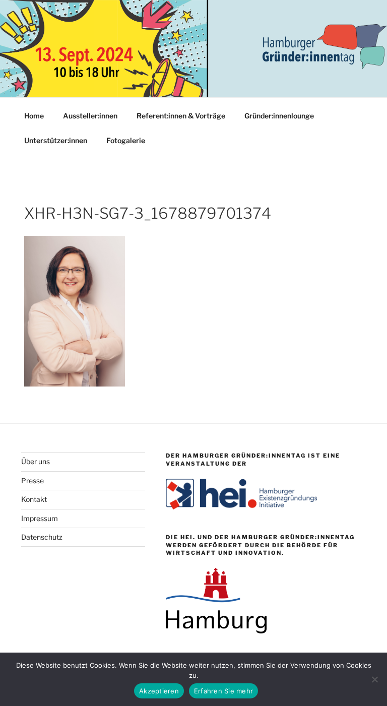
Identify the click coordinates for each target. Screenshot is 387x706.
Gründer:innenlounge (279, 115)
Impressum (39, 518)
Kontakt (34, 499)
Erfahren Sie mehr (223, 691)
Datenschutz (41, 537)
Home (34, 115)
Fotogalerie (125, 140)
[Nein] (374, 679)
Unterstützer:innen (55, 140)
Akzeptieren (159, 691)
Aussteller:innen (90, 115)
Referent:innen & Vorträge (181, 115)
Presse (32, 480)
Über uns (35, 461)
